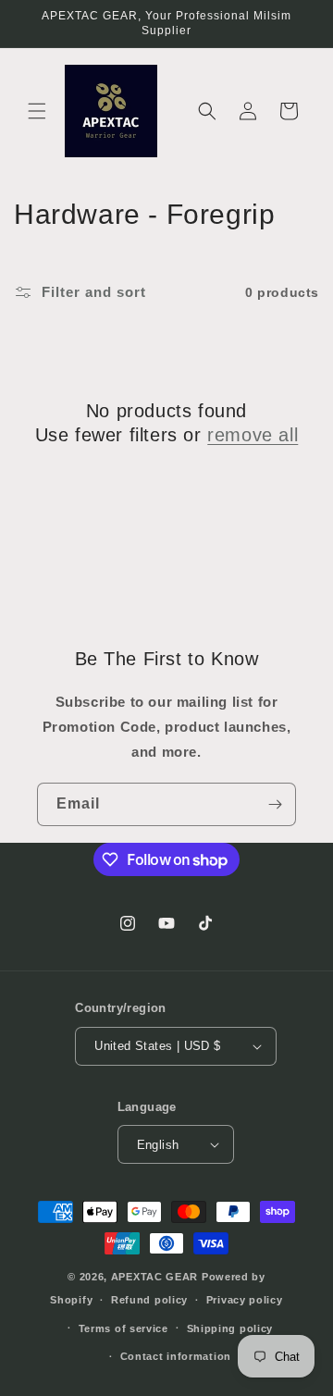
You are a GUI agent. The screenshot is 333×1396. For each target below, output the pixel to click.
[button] (37, 111)
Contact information (175, 1356)
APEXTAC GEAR (154, 1276)
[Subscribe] (274, 804)
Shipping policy (230, 1328)
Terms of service (123, 1328)
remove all (252, 435)
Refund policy (149, 1299)
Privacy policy (244, 1299)
